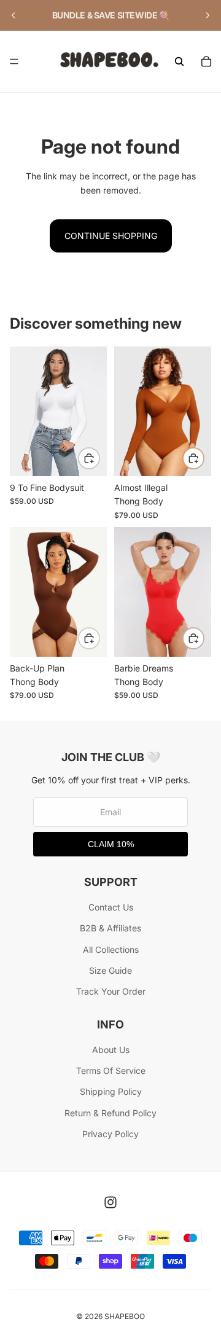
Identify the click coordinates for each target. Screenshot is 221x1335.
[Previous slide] (13, 15)
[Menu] (14, 61)
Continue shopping (110, 235)
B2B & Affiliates (110, 928)
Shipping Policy (111, 1091)
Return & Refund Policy (110, 1113)
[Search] (179, 61)
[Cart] (206, 61)
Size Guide (110, 970)
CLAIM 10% (111, 844)
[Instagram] (110, 1202)
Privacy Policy (110, 1134)
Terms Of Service (110, 1070)
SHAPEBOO (124, 1316)
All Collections (111, 949)
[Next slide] (207, 15)
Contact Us (110, 907)
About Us (111, 1049)
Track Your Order (110, 991)
